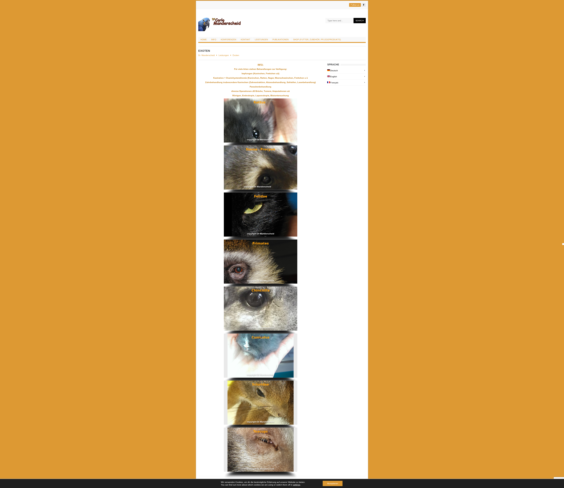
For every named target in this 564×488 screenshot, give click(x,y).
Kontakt (245, 39)
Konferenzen (228, 39)
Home (203, 39)
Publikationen (280, 39)
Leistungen (261, 39)
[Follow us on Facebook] (364, 5)
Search (359, 20)
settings (296, 485)
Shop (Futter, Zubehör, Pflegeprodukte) (317, 39)
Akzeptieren (332, 483)
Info (213, 39)
